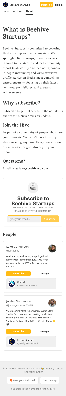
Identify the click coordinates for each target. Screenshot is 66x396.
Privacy (50, 368)
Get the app (50, 380)
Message (44, 273)
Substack (16, 388)
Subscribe (46, 4)
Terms (59, 368)
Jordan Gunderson (18, 301)
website (13, 116)
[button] (6, 11)
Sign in (59, 4)
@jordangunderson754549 (19, 305)
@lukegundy (12, 250)
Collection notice (33, 371)
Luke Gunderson (17, 246)
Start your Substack (24, 380)
